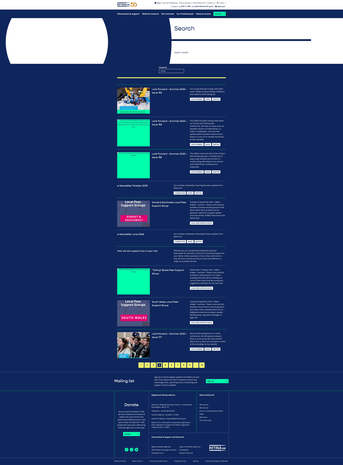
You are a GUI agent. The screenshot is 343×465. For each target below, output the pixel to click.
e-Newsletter (180, 193)
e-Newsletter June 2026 (130, 234)
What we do (203, 408)
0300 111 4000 (186, 6)
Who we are (203, 405)
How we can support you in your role (137, 251)
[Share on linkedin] (136, 449)
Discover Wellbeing (169, 3)
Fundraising (183, 450)
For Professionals (185, 13)
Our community (205, 420)
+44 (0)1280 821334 (167, 411)
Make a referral (137, 461)
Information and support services (164, 450)
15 (202, 365)
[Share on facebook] (126, 449)
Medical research (150, 13)
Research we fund (186, 453)
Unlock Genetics (185, 3)
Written (216, 99)
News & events (203, 13)
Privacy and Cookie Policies (158, 461)
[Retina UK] (127, 4)
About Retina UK (199, 3)
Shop (159, 3)
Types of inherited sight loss (190, 447)
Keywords (163, 67)
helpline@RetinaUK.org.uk (203, 6)
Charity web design (211, 461)
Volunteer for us (157, 453)
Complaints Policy (180, 461)
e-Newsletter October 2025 (132, 185)
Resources (203, 417)
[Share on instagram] (131, 449)
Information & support (128, 13)
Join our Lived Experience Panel (211, 411)
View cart (221, 6)
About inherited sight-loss (161, 447)
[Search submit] (217, 2)
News (201, 414)
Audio (207, 99)
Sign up (210, 381)
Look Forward (197, 99)
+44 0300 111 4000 (172, 415)
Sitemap (195, 461)
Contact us (211, 3)
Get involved (167, 13)
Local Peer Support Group (201, 223)
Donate (218, 14)
